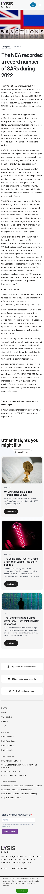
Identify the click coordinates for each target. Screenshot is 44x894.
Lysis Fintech (6, 750)
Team (3, 726)
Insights (4, 721)
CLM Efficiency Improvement (13, 775)
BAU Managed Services (11, 760)
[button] (40, 5)
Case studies (6, 717)
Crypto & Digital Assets (11, 797)
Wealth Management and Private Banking (19, 793)
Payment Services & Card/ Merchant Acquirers (21, 785)
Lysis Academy (7, 745)
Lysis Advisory (7, 736)
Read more (11, 511)
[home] (8, 4)
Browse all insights (22, 452)
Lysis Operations (8, 741)
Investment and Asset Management (16, 789)
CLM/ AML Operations (10, 771)
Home (3, 712)
